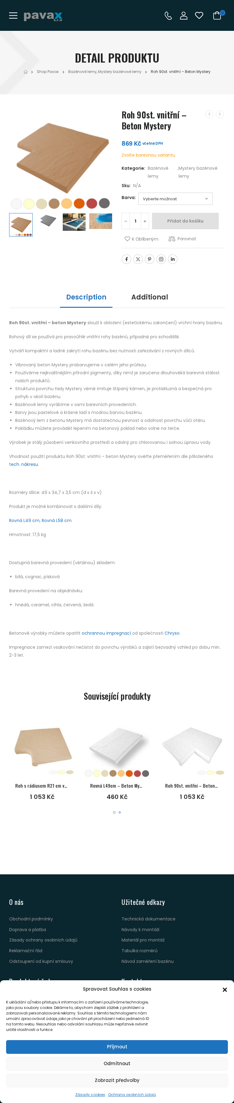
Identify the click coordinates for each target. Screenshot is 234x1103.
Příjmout (117, 1046)
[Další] (219, 114)
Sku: (126, 186)
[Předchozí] (209, 114)
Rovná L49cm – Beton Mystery (119, 785)
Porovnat (187, 239)
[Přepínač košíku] (216, 15)
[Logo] (42, 16)
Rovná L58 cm (57, 520)
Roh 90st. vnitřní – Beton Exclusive (199, 785)
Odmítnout (117, 1063)
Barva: (129, 197)
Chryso (172, 633)
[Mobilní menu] (13, 15)
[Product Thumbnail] (60, 158)
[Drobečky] (25, 71)
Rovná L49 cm (24, 520)
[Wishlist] (199, 15)
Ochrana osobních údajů (132, 1094)
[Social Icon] (126, 259)
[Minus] (125, 221)
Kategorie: (133, 168)
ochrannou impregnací (106, 633)
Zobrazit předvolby (117, 1080)
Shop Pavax (48, 71)
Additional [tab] (149, 297)
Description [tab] (86, 297)
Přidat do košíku (185, 221)
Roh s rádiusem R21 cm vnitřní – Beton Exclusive (63, 785)
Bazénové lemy (82, 71)
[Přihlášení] (184, 16)
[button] (225, 989)
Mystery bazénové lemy (119, 71)
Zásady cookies (90, 1094)
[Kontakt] (168, 15)
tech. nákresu (23, 464)
